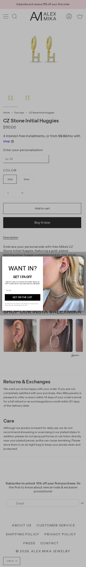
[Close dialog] (81, 259)
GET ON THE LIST (22, 297)
